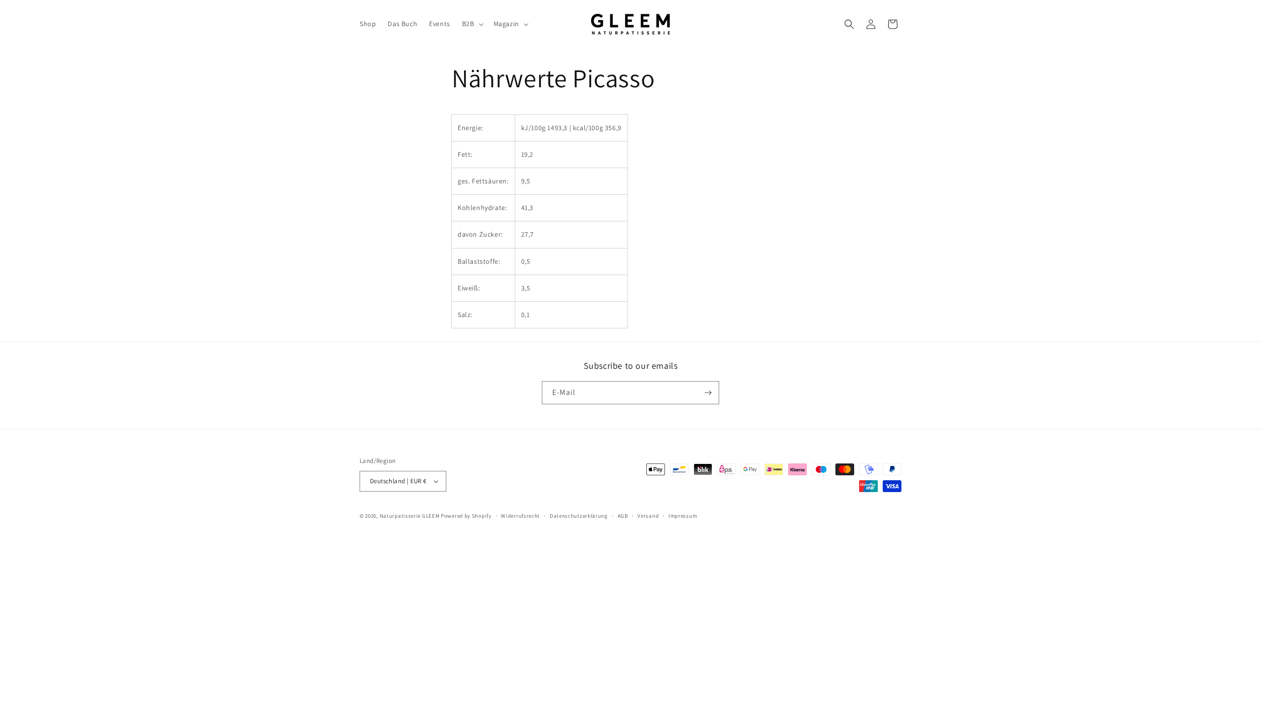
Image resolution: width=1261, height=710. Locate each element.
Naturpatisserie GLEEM (410, 515)
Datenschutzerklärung (579, 515)
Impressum (682, 515)
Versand (648, 515)
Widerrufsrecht (520, 515)
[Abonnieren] (708, 392)
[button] (472, 23)
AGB (623, 515)
